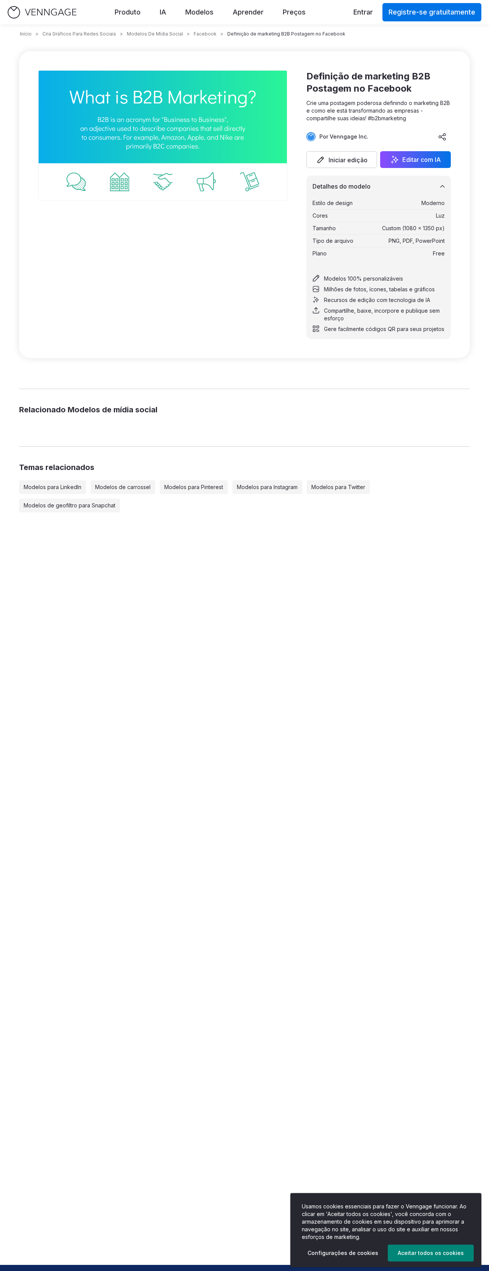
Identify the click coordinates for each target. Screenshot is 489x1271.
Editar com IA (421, 159)
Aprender (248, 12)
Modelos (199, 12)
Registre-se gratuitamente (432, 12)
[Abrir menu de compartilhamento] (442, 136)
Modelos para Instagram (267, 487)
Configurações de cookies (343, 1253)
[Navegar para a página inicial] (42, 12)
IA (163, 12)
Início (26, 34)
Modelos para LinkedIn (52, 487)
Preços (294, 12)
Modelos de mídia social (155, 34)
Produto (128, 12)
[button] (341, 159)
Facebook (205, 34)
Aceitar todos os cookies (431, 1253)
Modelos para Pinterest (193, 487)
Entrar (363, 12)
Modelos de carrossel (123, 487)
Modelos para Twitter (338, 487)
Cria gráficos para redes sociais (79, 34)
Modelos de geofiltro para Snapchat (69, 505)
